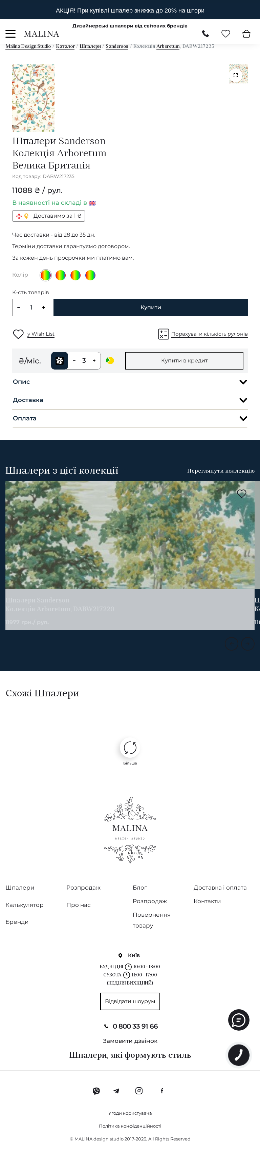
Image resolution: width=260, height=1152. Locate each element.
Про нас (78, 904)
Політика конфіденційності (130, 1126)
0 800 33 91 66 (135, 1026)
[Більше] (130, 747)
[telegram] (116, 1091)
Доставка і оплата (220, 887)
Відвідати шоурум (130, 1001)
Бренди (17, 921)
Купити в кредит (184, 360)
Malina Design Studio (28, 46)
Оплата (25, 418)
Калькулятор (24, 904)
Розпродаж (83, 887)
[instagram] (139, 1091)
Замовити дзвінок (130, 1040)
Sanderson (117, 46)
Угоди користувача (130, 1113)
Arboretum (167, 46)
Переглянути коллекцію (221, 471)
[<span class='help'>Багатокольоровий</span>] (61, 275)
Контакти (207, 901)
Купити (150, 307)
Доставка (28, 400)
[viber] (96, 1091)
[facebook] (162, 1091)
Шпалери (90, 46)
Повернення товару (152, 920)
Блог (140, 887)
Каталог (65, 46)
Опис (21, 381)
